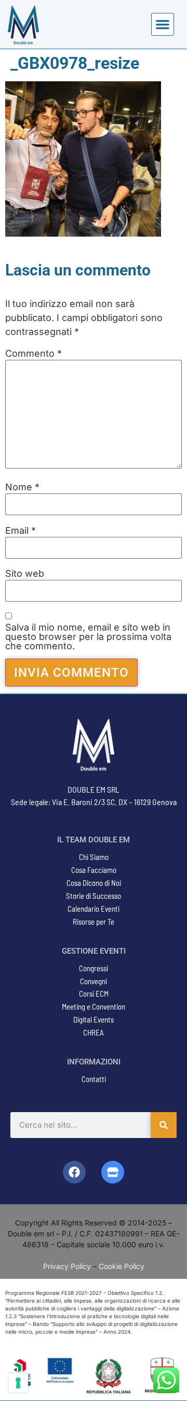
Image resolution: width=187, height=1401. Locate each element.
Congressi (93, 968)
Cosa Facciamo (93, 869)
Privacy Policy (67, 1266)
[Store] (112, 1172)
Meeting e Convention (93, 1006)
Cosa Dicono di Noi (93, 882)
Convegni (93, 981)
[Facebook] (74, 1172)
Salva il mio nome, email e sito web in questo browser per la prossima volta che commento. (88, 637)
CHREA (93, 1032)
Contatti (94, 1079)
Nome (22, 487)
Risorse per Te (93, 921)
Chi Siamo (94, 857)
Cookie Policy (121, 1266)
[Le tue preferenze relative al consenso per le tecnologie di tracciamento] (18, 1383)
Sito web (24, 573)
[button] (162, 24)
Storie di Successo (93, 895)
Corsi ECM (94, 993)
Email (20, 530)
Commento (33, 353)
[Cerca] (164, 1125)
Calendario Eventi (93, 908)
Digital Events (93, 1019)
